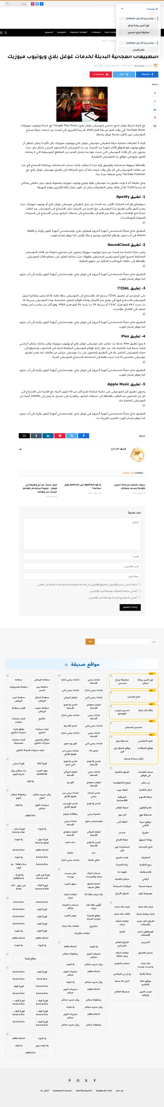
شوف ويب (122, 789)
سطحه (18, 679)
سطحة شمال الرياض (42, 699)
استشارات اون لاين (122, 848)
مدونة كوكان (122, 807)
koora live (19, 849)
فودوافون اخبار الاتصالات (145, 933)
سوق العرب (70, 883)
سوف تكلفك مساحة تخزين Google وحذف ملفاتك (129, 487)
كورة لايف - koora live (42, 1002)
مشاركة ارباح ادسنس (122, 681)
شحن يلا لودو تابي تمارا (70, 763)
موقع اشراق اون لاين (122, 750)
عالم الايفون (145, 807)
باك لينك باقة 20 (94, 894)
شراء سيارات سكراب (18, 720)
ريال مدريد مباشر (94, 964)
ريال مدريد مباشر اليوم (42, 796)
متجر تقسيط (70, 725)
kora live (18, 902)
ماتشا (70, 852)
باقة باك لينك (145, 710)
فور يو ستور (70, 743)
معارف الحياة (111, 33)
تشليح (42, 718)
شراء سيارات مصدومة (18, 741)
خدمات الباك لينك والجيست (94, 875)
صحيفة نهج (145, 814)
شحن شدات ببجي (93, 794)
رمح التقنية (145, 864)
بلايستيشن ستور (93, 821)
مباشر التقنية (122, 879)
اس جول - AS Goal (18, 887)
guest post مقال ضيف (93, 885)
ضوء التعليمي (145, 740)
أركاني (145, 879)
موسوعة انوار (145, 893)
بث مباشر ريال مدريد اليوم (18, 772)
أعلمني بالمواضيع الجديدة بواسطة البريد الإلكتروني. (112, 597)
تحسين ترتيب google (122, 712)
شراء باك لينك (145, 906)
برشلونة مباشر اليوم (18, 796)
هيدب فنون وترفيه (145, 993)
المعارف (145, 857)
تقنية (122, 931)
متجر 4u (93, 750)
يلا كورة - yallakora (18, 876)
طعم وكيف (145, 871)
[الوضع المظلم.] (6, 32)
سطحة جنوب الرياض (42, 709)
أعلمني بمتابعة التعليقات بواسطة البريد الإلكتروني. (113, 591)
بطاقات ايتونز (70, 813)
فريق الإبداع (139, 66)
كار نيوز (122, 814)
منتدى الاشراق (145, 952)
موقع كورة (30, 958)
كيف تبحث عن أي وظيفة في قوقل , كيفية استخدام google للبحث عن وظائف (40, 488)
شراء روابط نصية (145, 913)
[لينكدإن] (155, 109)
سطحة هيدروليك (18, 686)
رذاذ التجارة (122, 864)
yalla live (30, 815)
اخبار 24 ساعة (122, 981)
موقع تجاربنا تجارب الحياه (94, 917)
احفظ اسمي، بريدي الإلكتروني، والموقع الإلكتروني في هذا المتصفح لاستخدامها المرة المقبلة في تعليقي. (87, 584)
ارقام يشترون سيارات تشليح (41, 741)
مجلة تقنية (145, 973)
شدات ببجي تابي (70, 690)
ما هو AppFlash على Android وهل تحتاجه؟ (82, 487)
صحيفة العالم (122, 991)
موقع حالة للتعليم (145, 983)
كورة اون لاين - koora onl (42, 876)
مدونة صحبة (145, 886)
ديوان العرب (70, 915)
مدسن (122, 832)
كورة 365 (42, 763)
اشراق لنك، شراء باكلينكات (145, 923)
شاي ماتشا (93, 860)
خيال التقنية (145, 789)
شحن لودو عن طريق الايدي (70, 805)
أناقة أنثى (122, 821)
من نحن (119, 1091)
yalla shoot (70, 946)
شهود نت (122, 871)
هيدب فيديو (122, 857)
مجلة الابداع (122, 839)
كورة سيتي (18, 763)
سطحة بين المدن (42, 688)
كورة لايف (42, 909)
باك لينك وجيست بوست (145, 965)
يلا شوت (94, 946)
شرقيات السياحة (122, 886)
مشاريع (94, 926)
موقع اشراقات (145, 748)
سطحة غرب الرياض (18, 699)
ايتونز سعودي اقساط (94, 706)
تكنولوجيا (61, 33)
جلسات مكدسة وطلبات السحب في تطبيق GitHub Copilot (109, 3)
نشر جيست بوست (70, 875)
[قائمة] (1, 32)
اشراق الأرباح (122, 893)
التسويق (49, 33)
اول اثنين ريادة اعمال (145, 681)
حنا (93, 852)
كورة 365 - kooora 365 (42, 887)
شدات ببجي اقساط (94, 681)
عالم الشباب (133, 696)
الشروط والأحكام (84, 1091)
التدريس (145, 942)
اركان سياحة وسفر (134, 758)
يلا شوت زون (42, 1045)
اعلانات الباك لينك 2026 (122, 954)
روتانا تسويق (145, 839)
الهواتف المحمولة (78, 33)
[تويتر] (155, 101)
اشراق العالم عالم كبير (122, 944)
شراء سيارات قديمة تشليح (30, 750)
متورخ (145, 832)
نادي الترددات (145, 846)
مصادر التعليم (122, 963)
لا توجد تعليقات (110, 66)
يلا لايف (30, 781)
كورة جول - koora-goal (42, 841)
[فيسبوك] (155, 93)
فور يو (70, 782)
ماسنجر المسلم (133, 727)
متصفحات (96, 33)
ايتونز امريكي (70, 697)
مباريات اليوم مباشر (94, 955)
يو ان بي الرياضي (122, 973)
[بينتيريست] (155, 117)
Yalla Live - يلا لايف (18, 866)
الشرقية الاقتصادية (122, 799)
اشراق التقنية (122, 772)
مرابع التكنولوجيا (122, 782)
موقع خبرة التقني (145, 823)
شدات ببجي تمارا (70, 679)
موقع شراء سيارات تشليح (18, 731)
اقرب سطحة (18, 707)
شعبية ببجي (93, 813)
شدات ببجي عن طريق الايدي (70, 752)
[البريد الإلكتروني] (155, 126)
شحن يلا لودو (94, 803)
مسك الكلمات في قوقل (145, 774)
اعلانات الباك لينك (122, 923)
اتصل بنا (45, 1091)
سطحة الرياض (42, 679)
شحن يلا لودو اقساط (70, 706)
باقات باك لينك (122, 913)
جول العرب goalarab (42, 772)
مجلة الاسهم (145, 797)
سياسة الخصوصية (62, 1091)
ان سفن (145, 782)
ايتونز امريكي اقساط (70, 773)
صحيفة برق (122, 740)
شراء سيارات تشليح (42, 731)
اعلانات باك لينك (70, 926)
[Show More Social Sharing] (85, 74)
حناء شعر (70, 842)
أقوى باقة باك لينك (93, 906)
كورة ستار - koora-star (18, 830)
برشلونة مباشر (70, 953)
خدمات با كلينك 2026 (70, 906)
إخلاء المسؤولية (104, 1091)
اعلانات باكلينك (82, 933)
